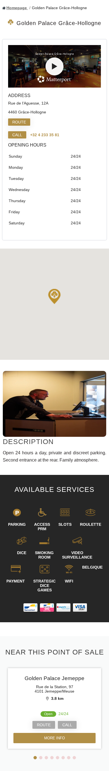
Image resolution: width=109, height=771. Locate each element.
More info (54, 738)
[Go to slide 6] (63, 757)
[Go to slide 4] (52, 757)
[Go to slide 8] (74, 757)
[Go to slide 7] (68, 757)
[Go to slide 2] (40, 757)
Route (19, 122)
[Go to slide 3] (46, 757)
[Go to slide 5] (57, 757)
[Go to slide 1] (35, 757)
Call (17, 135)
